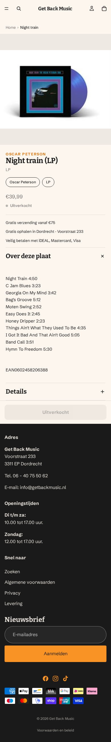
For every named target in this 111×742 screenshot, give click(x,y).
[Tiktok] (65, 678)
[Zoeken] (19, 8)
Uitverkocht (55, 412)
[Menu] (6, 8)
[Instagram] (55, 678)
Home (11, 27)
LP (48, 182)
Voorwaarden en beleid (55, 730)
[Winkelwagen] (104, 8)
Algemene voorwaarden (30, 582)
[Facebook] (45, 678)
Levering (13, 604)
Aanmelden (55, 653)
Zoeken (12, 571)
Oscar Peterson (26, 154)
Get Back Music (61, 718)
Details (16, 391)
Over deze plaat (28, 256)
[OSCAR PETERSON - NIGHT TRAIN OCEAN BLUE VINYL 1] (55, 89)
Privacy (12, 593)
